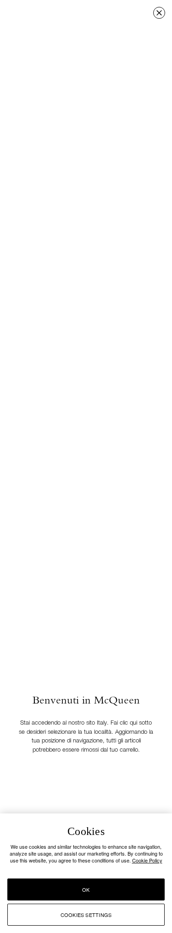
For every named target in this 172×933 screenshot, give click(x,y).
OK (85, 889)
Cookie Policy (147, 860)
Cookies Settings (86, 914)
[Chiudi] (159, 12)
